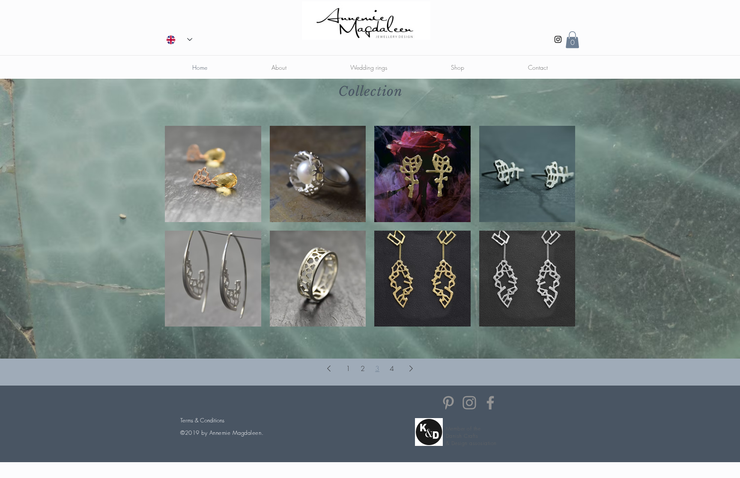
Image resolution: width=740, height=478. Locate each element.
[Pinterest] (448, 403)
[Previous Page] (329, 368)
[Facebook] (490, 403)
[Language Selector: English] (179, 39)
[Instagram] (558, 39)
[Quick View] (213, 174)
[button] (572, 39)
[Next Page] (411, 368)
